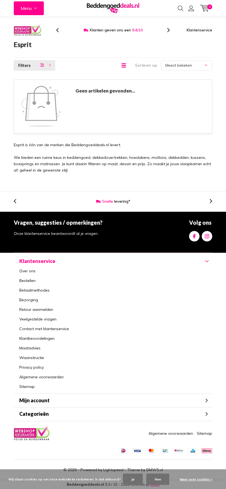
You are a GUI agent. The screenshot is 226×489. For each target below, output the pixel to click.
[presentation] (60, 30)
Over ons (27, 270)
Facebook (194, 236)
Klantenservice (199, 30)
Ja (132, 479)
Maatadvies (30, 348)
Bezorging (28, 299)
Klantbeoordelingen (37, 338)
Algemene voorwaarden (41, 376)
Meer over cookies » (196, 479)
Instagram (207, 236)
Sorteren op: (146, 65)
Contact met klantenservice (44, 328)
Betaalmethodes (34, 290)
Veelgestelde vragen (38, 319)
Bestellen (27, 280)
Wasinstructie (31, 357)
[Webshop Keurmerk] (27, 30)
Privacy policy (31, 367)
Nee (158, 479)
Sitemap (27, 386)
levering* (116, 201)
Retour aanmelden (36, 309)
